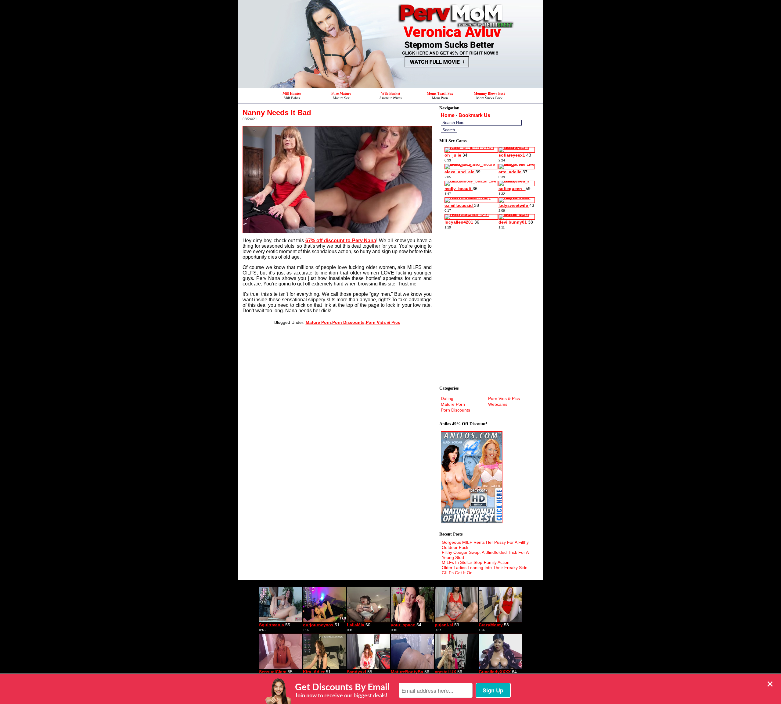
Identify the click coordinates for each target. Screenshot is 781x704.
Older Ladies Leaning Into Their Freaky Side (484, 567)
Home (448, 115)
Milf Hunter (292, 93)
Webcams (497, 404)
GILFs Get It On (457, 572)
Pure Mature (341, 93)
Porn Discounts (348, 322)
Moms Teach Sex (440, 93)
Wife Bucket (390, 93)
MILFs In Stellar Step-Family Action (475, 562)
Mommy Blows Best (489, 93)
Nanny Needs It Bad (277, 112)
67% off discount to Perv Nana (340, 240)
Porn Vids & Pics (383, 322)
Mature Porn (318, 322)
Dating (447, 398)
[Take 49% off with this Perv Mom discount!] (390, 86)
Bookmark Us (474, 115)
